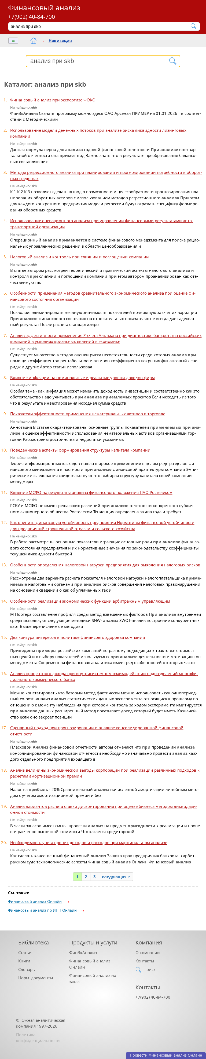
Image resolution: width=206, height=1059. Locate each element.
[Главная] (33, 41)
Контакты (144, 960)
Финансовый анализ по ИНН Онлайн (42, 910)
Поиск (150, 969)
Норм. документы (35, 977)
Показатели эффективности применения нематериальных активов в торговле (87, 413)
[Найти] (193, 26)
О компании (147, 952)
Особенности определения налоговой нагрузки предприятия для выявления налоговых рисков (105, 564)
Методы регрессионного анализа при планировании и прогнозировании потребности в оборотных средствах (106, 175)
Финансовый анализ (44, 7)
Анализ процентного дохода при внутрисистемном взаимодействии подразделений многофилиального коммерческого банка (104, 676)
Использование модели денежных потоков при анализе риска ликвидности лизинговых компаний (98, 133)
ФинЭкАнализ (83, 952)
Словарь (26, 969)
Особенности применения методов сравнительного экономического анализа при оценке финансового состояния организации (103, 296)
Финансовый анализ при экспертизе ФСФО (52, 99)
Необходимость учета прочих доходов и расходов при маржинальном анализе (88, 842)
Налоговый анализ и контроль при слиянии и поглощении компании (79, 256)
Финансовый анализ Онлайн (35, 901)
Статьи (25, 952)
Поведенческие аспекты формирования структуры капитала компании (80, 450)
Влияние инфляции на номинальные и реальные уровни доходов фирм (82, 377)
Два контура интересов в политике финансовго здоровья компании (77, 637)
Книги (24, 960)
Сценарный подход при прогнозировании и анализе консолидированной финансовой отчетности (96, 730)
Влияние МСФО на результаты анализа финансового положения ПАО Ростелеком (91, 492)
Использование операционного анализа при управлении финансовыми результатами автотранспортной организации (101, 223)
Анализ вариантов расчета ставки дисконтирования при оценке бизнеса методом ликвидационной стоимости (103, 809)
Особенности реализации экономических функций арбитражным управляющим (90, 601)
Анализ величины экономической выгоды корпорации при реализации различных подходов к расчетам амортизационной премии (105, 773)
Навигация (60, 40)
